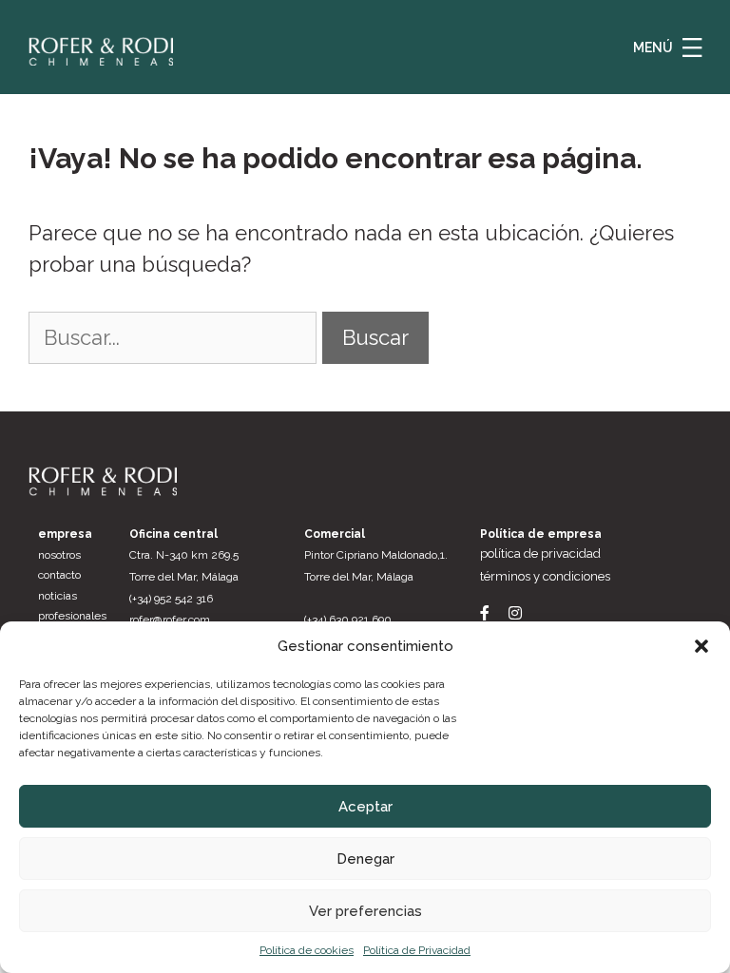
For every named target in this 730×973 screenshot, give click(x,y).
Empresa (65, 534)
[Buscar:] (175, 337)
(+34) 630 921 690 (348, 619)
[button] (701, 646)
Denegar (365, 859)
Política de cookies (306, 950)
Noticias (57, 595)
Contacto (59, 575)
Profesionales (72, 615)
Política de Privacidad (417, 950)
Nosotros (59, 555)
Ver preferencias (365, 911)
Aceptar (365, 806)
